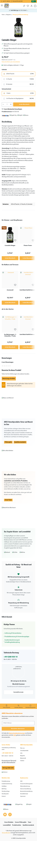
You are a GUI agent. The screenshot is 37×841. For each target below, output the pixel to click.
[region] (18, 27)
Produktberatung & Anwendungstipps (17, 636)
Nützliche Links (6, 778)
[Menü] (2, 5)
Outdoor (22, 760)
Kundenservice (24, 778)
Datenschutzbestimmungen (17, 733)
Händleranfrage (6, 791)
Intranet (4, 796)
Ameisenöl (10, 290)
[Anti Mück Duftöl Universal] (27, 279)
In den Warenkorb (24, 104)
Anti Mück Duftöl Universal (28, 290)
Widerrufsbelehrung (25, 786)
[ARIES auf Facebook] (5, 814)
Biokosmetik (23, 758)
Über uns (22, 748)
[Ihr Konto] (31, 5)
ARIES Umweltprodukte (26, 745)
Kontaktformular (18, 692)
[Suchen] (24, 5)
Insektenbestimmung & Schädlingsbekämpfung (12, 641)
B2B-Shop (4, 788)
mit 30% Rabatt (18, 10)
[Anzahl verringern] (3, 104)
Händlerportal (5, 793)
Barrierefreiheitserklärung (26, 791)
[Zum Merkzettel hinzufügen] (15, 240)
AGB (14, 735)
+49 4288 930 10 (10, 657)
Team (29, 822)
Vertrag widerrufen (8, 768)
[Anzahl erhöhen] (10, 104)
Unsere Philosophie (20, 822)
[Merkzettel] (28, 5)
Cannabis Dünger (10, 245)
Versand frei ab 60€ (18, 1)
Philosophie (8, 442)
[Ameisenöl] (10, 279)
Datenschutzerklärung (25, 788)
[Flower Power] (27, 235)
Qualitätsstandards (20, 442)
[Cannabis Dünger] (18, 27)
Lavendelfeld (7, 825)
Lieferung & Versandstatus (13, 633)
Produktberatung (6, 781)
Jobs (21, 753)
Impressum (22, 796)
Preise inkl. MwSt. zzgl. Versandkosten (11, 61)
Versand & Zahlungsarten (26, 783)
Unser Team (8, 500)
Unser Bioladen (8, 822)
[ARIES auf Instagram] (10, 814)
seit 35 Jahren (6, 1)
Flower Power (28, 245)
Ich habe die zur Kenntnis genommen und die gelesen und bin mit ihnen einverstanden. (17, 735)
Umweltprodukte (24, 750)
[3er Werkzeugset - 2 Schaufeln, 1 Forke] (10, 324)
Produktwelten (16, 825)
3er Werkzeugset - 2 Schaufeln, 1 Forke (10, 335)
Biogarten (22, 755)
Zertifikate (4, 786)
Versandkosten (6, 832)
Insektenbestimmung (7, 783)
